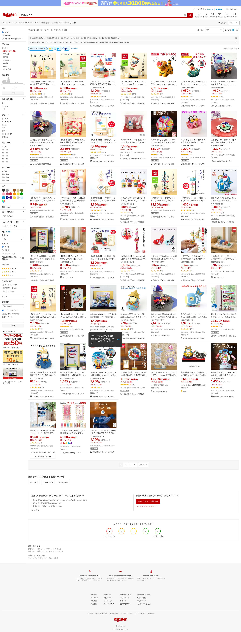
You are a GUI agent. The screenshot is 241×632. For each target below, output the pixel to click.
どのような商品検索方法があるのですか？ (47, 503)
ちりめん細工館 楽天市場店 (222, 106)
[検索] (190, 15)
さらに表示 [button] (7, 69)
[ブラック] (3, 190)
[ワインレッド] (7, 193)
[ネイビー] (7, 197)
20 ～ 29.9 (5, 150)
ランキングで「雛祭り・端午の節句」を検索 (43, 558)
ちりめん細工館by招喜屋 (161, 336)
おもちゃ (19, 23)
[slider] (2, 84)
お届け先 (5, 235)
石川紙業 (5, 119)
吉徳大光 (5, 137)
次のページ (143, 465)
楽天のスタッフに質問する (148, 501)
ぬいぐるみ (34, 483)
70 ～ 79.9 (5, 162)
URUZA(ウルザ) (218, 277)
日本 (3, 103)
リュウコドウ (6, 122)
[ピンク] (3, 193)
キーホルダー (48, 483)
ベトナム (5, 106)
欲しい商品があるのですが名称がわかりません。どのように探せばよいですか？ (60, 500)
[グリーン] (21, 193)
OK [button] (118, 339)
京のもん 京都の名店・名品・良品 (134, 159)
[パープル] (10, 197)
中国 (3, 109)
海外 (9, 232)
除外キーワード (7, 317)
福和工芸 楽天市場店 (160, 391)
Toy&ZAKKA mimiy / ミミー (72, 453)
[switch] (22, 258)
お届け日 (5, 243)
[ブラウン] (14, 190)
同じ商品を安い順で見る (43, 456)
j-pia (184, 391)
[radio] (3, 32)
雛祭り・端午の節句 (44, 549)
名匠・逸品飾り (8, 216)
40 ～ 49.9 (5, 156)
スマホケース (63, 483)
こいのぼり (59, 551)
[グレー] (7, 190)
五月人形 (58, 549)
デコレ (4, 131)
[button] (232, 9)
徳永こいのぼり (7, 134)
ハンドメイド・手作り (9, 226)
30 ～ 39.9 (5, 153)
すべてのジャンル (7, 23)
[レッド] (10, 193)
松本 (3, 128)
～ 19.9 (4, 146)
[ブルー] (3, 197)
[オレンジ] (14, 193)
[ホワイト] (10, 190)
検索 (13, 93)
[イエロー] (18, 193)
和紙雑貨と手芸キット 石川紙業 (43, 103)
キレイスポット (68, 277)
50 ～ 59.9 (5, 159)
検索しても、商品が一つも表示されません (47, 506)
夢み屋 (4, 125)
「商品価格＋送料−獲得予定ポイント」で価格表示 (44, 30)
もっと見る (35, 510)
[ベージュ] (18, 190)
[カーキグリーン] (21, 190)
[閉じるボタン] (236, 38)
